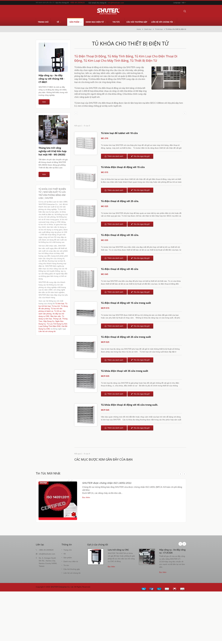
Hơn (44, 102)
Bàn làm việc (55, 316)
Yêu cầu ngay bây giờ (141, 156)
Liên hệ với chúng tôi (162, 22)
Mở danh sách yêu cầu (44, 2)
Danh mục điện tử (95, 22)
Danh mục (148, 29)
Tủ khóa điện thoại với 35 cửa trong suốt (124, 370)
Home (139, 29)
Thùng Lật (57, 319)
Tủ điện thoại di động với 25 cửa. (120, 201)
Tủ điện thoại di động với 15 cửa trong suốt (126, 302)
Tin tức (116, 22)
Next (184, 474)
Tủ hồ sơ (58, 311)
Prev (180, 474)
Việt (183, 3)
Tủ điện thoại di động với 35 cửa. (120, 235)
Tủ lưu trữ (56, 306)
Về (58, 22)
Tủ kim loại (159, 29)
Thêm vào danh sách (115, 156)
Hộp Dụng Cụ (48, 321)
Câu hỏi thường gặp (136, 22)
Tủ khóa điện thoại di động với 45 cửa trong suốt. (129, 404)
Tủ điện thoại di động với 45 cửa (119, 269)
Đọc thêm (86, 497)
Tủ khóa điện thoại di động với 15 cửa (123, 167)
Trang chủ (43, 22)
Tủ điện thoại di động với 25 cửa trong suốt (126, 336)
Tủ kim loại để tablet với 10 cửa (119, 133)
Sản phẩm (75, 22)
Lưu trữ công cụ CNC (118, 549)
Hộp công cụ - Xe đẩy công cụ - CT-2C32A (172, 551)
